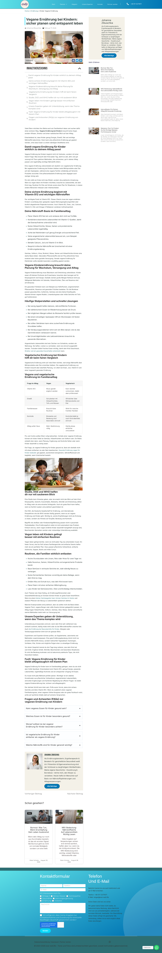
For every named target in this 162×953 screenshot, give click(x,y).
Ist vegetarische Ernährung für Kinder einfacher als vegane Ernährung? (43, 735)
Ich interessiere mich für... (51, 893)
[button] (73, 60)
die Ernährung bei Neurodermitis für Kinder (44, 629)
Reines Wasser (59, 896)
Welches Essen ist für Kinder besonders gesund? (48, 716)
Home (27, 11)
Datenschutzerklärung (42, 942)
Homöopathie (74, 896)
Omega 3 (46, 896)
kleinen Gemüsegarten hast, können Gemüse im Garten (55, 598)
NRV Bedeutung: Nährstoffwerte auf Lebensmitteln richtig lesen (69, 830)
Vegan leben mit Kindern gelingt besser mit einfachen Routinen (52, 102)
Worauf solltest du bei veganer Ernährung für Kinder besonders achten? (44, 725)
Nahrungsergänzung (64, 898)
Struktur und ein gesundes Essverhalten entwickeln (42, 351)
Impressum (55, 942)
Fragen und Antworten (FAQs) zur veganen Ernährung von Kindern (53, 118)
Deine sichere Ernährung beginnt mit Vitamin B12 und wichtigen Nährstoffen (52, 82)
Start (53, 4)
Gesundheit (47, 898)
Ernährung (34, 11)
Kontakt (100, 4)
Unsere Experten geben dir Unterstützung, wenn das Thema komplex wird (54, 107)
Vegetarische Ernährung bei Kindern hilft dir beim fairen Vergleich (52, 93)
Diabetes (58, 901)
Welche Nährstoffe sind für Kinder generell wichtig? (49, 745)
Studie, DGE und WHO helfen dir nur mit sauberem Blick (53, 98)
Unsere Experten (87, 4)
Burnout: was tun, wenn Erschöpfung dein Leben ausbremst (38, 829)
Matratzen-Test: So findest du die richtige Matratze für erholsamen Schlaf (109, 130)
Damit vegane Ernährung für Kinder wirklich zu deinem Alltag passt (54, 76)
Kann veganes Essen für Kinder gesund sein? (46, 708)
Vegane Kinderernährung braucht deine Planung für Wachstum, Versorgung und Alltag (51, 87)
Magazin (74, 4)
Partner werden (112, 4)
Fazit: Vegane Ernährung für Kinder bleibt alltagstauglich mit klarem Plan (54, 113)
